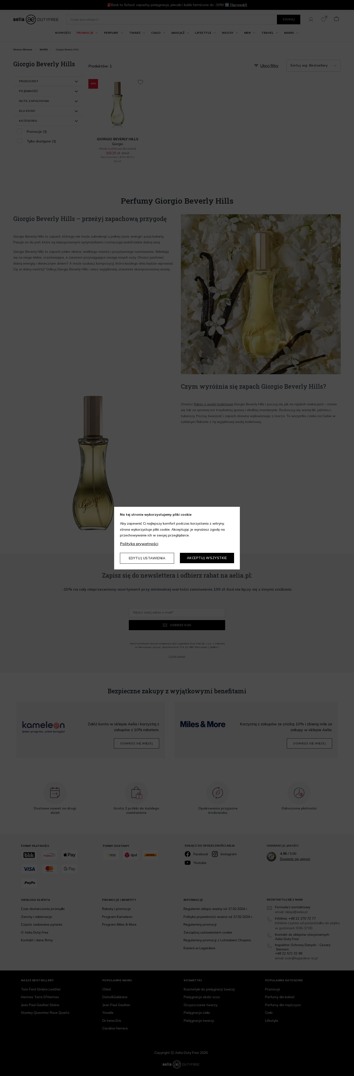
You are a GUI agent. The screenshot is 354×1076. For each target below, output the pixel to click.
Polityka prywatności (139, 543)
